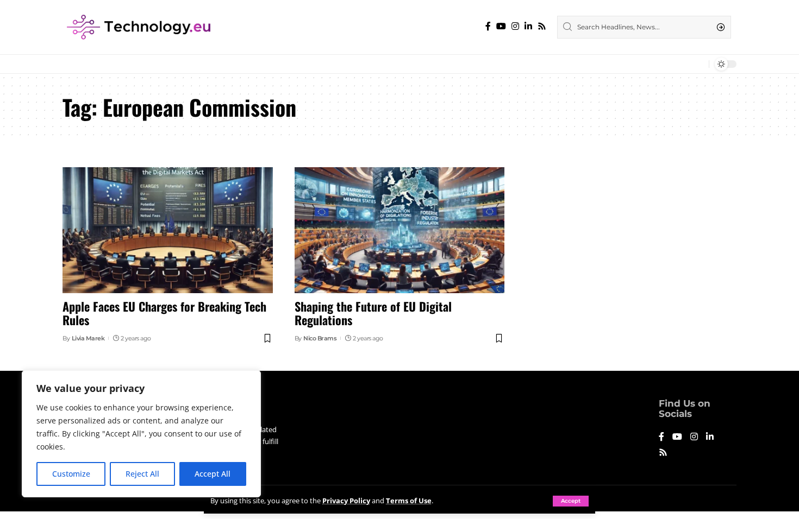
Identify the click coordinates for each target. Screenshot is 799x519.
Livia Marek (88, 338)
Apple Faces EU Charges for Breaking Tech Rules (164, 313)
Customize (71, 474)
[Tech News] (139, 27)
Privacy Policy (346, 500)
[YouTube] (501, 26)
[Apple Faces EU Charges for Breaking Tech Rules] (168, 230)
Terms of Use (409, 500)
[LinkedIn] (528, 26)
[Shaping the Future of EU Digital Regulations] (400, 230)
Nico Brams (319, 338)
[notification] (697, 64)
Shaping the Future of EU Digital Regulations (373, 313)
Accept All (212, 474)
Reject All (142, 474)
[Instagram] (515, 26)
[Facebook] (488, 26)
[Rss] (542, 26)
